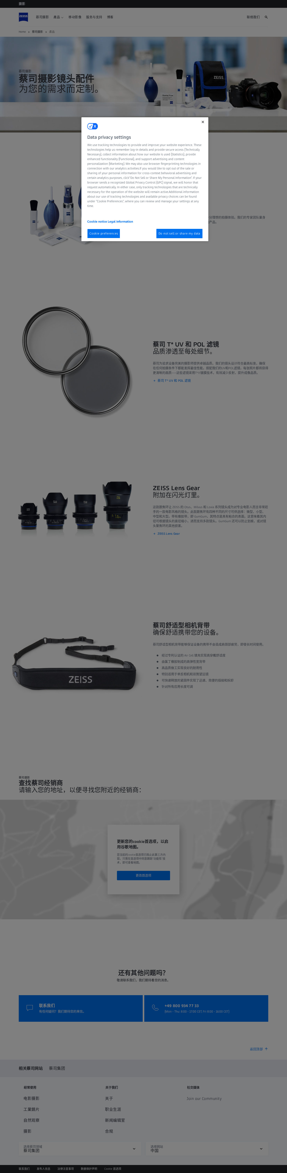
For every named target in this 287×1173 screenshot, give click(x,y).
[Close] (203, 122)
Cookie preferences (103, 233)
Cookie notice (97, 221)
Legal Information (120, 221)
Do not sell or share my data (179, 233)
